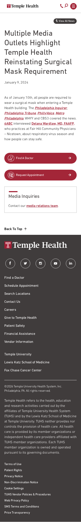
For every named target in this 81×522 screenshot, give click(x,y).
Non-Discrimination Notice (21, 482)
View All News (67, 21)
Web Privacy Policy (16, 500)
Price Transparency (17, 512)
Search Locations (17, 294)
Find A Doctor (24, 158)
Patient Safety (14, 326)
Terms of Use (12, 464)
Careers (10, 310)
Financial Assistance (19, 334)
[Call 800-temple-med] (62, 7)
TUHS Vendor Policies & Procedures (27, 494)
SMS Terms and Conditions (21, 506)
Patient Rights (13, 470)
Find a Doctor (14, 278)
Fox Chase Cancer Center (23, 370)
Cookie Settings (14, 488)
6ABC (8, 124)
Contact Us (12, 302)
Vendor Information (18, 342)
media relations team (42, 206)
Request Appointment (30, 175)
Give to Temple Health (20, 318)
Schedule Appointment (21, 286)
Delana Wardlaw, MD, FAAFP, (53, 124)
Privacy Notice (13, 476)
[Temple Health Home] (22, 6)
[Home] (40, 246)
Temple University (18, 354)
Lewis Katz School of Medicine (26, 362)
